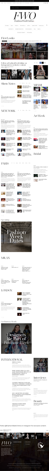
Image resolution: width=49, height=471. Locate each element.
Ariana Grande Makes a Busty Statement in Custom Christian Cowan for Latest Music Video (23, 121)
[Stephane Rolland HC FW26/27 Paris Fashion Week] (19, 211)
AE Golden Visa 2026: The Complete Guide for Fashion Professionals (26, 102)
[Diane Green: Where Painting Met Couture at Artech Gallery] (19, 138)
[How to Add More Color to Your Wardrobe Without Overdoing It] (8, 90)
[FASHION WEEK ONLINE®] (24, 17)
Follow (30, 67)
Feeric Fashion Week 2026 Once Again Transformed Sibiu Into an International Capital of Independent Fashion (21, 372)
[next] (46, 41)
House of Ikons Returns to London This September (6, 304)
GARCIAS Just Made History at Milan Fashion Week (4, 268)
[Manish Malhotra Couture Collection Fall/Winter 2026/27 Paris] (3, 199)
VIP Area (6, 25)
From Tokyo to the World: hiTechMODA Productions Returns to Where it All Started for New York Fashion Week (10, 132)
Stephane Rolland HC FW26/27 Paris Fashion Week (26, 211)
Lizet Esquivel (14, 386)
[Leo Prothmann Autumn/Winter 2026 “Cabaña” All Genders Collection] (19, 308)
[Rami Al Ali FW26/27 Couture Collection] (3, 205)
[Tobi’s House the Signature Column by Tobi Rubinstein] (19, 86)
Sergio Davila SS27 (15, 267)
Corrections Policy (28, 463)
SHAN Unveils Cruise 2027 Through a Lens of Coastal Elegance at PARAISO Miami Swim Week (44, 106)
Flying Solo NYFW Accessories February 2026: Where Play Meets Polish (27, 154)
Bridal (35, 165)
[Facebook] (44, 3)
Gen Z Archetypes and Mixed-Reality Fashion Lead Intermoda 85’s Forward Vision (21, 395)
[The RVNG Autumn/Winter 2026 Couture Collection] (19, 199)
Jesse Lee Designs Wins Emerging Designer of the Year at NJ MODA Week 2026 (10, 139)
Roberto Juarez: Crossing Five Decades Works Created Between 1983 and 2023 (43, 147)
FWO (2, 95)
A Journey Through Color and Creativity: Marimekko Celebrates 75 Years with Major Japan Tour (21, 384)
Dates (28, 25)
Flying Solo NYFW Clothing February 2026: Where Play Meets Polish (10, 154)
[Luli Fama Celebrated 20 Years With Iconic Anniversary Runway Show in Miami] (37, 101)
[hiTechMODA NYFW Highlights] (3, 150)
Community (10, 29)
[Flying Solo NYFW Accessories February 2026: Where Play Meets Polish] (19, 154)
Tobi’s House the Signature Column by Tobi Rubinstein (26, 86)
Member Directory (19, 29)
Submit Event (34, 25)
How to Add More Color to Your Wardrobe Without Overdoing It (8, 97)
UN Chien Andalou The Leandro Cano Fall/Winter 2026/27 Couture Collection (10, 211)
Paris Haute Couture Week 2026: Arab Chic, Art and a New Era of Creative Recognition (24, 174)
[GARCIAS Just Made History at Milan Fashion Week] (6, 263)
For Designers (28, 29)
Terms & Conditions (34, 465)
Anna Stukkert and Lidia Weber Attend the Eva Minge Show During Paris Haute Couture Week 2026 (26, 185)
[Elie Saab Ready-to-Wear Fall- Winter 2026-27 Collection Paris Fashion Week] (19, 144)
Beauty (23, 110)
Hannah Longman (4, 177)
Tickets (16, 25)
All (18, 110)
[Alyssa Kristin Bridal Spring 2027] (36, 180)
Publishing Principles (34, 463)
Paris (3, 48)
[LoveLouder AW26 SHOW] (19, 314)
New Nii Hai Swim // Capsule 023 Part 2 (26, 91)
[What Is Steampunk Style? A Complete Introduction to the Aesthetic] (19, 293)
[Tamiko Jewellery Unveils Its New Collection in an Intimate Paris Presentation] (3, 193)
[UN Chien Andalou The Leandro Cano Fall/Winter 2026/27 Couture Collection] (3, 211)
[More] (45, 63)
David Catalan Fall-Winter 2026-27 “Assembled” (15, 281)
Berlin (26, 110)
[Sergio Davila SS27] (16, 263)
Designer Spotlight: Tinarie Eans (40, 379)
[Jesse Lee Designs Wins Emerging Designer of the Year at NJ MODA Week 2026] (3, 138)
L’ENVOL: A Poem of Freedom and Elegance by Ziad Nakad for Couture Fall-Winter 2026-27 (26, 194)
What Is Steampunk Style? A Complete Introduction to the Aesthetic (26, 294)
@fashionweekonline (8, 66)
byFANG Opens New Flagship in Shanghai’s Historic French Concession (27, 206)
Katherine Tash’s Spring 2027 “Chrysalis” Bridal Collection (43, 175)
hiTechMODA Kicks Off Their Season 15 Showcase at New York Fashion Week (10, 145)
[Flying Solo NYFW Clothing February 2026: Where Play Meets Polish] (3, 154)
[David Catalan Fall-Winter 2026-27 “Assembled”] (16, 276)
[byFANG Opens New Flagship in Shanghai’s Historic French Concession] (19, 205)
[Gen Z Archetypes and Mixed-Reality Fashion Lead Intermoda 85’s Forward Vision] (6, 396)
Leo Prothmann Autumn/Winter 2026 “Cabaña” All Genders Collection (26, 309)
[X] (47, 3)
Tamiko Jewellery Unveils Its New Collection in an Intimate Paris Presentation (9, 194)
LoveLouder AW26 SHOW (25, 314)
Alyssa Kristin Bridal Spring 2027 (43, 180)
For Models (22, 25)
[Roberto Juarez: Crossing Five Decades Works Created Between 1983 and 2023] (36, 146)
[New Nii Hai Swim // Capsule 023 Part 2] (19, 91)
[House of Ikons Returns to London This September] (42, 55)
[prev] (45, 41)
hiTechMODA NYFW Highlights (10, 149)
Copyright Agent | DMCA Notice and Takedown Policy (15, 463)
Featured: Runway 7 (21, 32)
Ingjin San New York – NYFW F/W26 (26, 149)
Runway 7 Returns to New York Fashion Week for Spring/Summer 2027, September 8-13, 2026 (8, 121)
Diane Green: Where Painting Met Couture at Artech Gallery (27, 138)
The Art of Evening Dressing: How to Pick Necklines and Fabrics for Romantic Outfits (26, 96)
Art (20, 110)
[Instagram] (45, 3)
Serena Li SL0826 (16, 362)
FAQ (34, 29)
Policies (24, 463)
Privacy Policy (40, 465)
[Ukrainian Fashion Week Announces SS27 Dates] (6, 406)
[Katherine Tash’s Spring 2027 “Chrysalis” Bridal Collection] (36, 175)
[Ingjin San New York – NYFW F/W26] (19, 150)
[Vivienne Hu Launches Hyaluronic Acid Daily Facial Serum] (41, 410)
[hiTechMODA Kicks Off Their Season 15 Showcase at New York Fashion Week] (3, 144)
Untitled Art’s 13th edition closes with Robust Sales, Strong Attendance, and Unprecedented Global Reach (43, 140)
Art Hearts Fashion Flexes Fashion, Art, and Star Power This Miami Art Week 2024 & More (41, 130)
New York (39, 44)
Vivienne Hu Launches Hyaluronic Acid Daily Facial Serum (41, 404)
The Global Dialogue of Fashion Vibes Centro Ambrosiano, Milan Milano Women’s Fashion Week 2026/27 (27, 269)
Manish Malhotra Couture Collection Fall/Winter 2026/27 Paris (10, 200)
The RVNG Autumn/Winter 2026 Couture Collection (26, 199)
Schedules (41, 25)
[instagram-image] (6, 74)
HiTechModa (29, 32)
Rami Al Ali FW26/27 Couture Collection (10, 205)
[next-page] (3, 106)
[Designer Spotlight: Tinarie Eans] (41, 385)
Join (11, 25)
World (27, 46)
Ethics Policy (39, 463)
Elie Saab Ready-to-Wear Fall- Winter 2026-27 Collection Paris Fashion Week (27, 145)
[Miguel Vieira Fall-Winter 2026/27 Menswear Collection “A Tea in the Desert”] (27, 276)
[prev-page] (1, 106)
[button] (47, 25)
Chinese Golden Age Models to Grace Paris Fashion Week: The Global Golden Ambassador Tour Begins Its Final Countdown (8, 175)
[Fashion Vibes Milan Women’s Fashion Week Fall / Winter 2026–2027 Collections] (6, 276)
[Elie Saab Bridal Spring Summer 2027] (41, 161)
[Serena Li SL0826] (30, 47)
